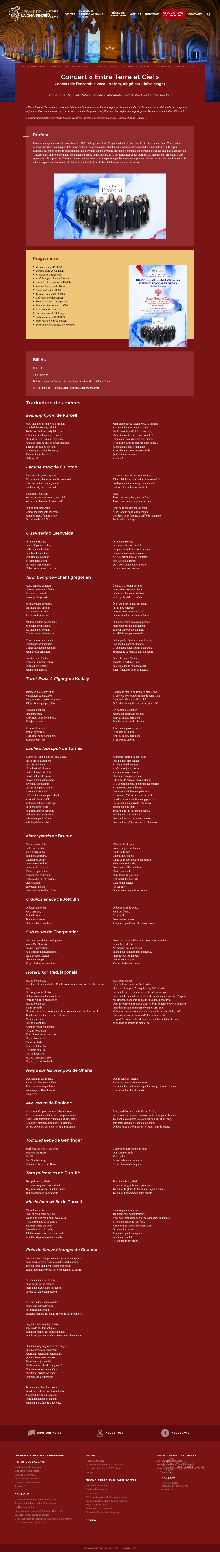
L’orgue (90, 1472)
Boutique (152, 14)
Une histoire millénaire (27, 1470)
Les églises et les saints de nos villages (106, 1500)
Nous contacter (49, 1433)
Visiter (70, 14)
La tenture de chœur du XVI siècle (104, 1464)
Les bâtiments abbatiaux (28, 1478)
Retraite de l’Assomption (99, 1508)
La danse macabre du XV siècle (103, 1468)
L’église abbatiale (95, 1460)
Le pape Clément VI (25, 1474)
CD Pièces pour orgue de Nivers (32, 1514)
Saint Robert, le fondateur (28, 1467)
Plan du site (129, 1548)
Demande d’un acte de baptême (103, 1512)
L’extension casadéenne (27, 1482)
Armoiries (20, 1486)
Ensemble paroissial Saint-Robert (91, 14)
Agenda (135, 14)
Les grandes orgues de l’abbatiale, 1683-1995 (39, 1510)
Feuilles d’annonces (96, 1489)
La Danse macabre (25, 1507)
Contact (195, 14)
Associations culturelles (173, 14)
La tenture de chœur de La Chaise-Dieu (36, 1499)
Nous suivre (180, 1433)
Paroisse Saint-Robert (97, 1485)
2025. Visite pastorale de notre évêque (106, 1497)
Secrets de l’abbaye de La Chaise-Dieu (35, 1503)
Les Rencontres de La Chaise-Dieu (39, 1455)
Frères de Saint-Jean (118, 14)
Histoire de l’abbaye (52, 14)
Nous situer (114, 1433)
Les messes (92, 1493)
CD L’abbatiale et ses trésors (30, 1522)
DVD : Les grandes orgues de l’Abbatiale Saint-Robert (43, 1518)
